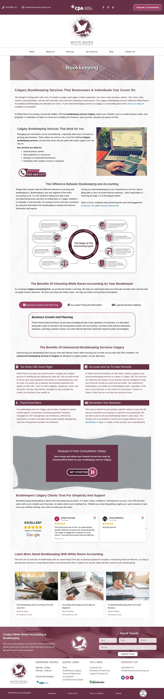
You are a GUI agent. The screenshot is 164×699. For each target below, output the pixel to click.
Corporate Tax (88, 206)
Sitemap (118, 693)
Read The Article (22, 611)
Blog (111, 52)
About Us (50, 52)
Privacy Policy (73, 693)
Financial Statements (108, 206)
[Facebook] (123, 678)
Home (31, 52)
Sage (101, 422)
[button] (146, 528)
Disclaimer (52, 693)
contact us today (134, 104)
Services (70, 52)
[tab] (40, 305)
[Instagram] (127, 678)
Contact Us (130, 52)
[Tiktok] (132, 678)
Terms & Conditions (96, 693)
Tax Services (91, 52)
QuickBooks (90, 422)
